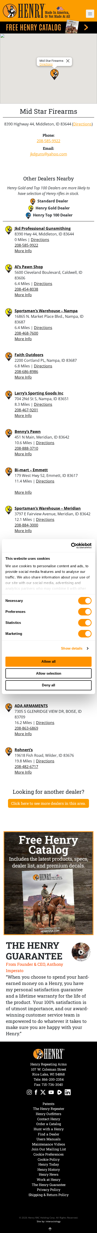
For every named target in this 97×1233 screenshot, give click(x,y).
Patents (48, 1103)
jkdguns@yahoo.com (48, 154)
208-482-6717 (26, 766)
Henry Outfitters (48, 1114)
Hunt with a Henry (49, 1129)
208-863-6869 (26, 728)
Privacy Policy (48, 1189)
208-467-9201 (26, 410)
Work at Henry (48, 1179)
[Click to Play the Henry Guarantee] (81, 952)
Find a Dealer (48, 1134)
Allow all (48, 661)
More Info (23, 250)
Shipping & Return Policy (48, 1195)
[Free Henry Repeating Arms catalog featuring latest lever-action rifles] (48, 26)
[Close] (68, 60)
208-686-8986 (26, 371)
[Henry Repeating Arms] (36, 11)
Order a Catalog (48, 1124)
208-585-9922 (48, 140)
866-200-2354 (53, 1079)
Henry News (48, 1174)
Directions (46, 64)
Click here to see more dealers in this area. (48, 803)
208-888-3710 (26, 448)
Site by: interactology (49, 1221)
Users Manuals (48, 1139)
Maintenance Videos (48, 1144)
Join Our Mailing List (48, 1149)
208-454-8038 (26, 289)
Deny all (48, 685)
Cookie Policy (49, 1159)
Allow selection (48, 673)
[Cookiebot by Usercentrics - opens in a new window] (71, 546)
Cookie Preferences (48, 1154)
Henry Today (48, 1164)
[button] (86, 14)
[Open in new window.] (29, 1093)
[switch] (85, 611)
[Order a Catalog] (48, 883)
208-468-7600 (26, 333)
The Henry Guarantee (48, 1184)
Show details (71, 648)
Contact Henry (48, 1119)
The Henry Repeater (48, 1108)
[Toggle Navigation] (90, 14)
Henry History (48, 1169)
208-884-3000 (26, 525)
